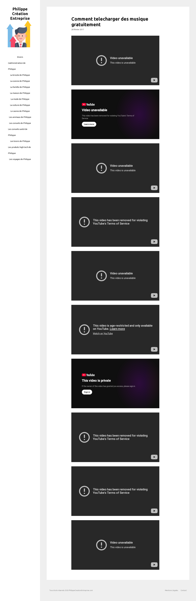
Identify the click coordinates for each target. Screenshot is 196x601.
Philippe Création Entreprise (20, 13)
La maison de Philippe (20, 93)
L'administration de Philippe (16, 66)
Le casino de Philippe (20, 111)
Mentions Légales (171, 590)
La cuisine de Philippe (20, 81)
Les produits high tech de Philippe (19, 150)
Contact (184, 590)
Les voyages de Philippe (20, 159)
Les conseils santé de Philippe (17, 132)
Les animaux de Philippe (20, 117)
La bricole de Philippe (20, 75)
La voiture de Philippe (20, 105)
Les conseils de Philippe (20, 123)
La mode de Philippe (20, 99)
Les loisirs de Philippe (20, 141)
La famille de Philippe (20, 87)
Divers (20, 57)
